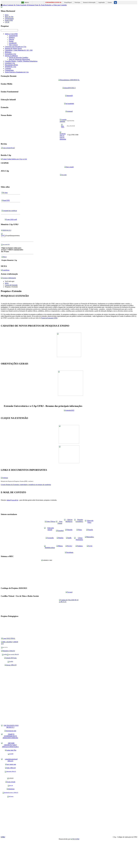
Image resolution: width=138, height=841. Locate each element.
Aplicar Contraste (7, 5)
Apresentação (13, 35)
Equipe (11, 41)
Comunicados (9, 70)
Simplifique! (68, 2)
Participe (77, 2)
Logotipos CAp (10, 63)
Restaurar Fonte (32, 5)
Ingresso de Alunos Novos (13, 48)
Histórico (12, 37)
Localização (13, 43)
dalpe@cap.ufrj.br (12, 500)
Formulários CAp (10, 54)
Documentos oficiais (11, 65)
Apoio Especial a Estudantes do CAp (17, 72)
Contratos (8, 68)
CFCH (7, 22)
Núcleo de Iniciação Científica (18, 57)
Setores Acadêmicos (11, 56)
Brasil (27, 2)
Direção (11, 39)
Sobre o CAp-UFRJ (11, 34)
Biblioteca (8, 52)
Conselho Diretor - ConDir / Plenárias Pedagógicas (21, 61)
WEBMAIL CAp (10, 66)
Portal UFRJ (9, 20)
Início (6, 15)
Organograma (9, 18)
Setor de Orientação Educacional (19, 59)
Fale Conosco (13, 45)
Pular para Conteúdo (59, 5)
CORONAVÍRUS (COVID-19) (53, 2)
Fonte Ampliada (20, 5)
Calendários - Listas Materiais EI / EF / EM (18, 50)
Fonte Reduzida (45, 5)
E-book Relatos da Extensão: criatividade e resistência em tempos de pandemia (26, 484)
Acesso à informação (89, 2)
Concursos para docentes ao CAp (15, 46)
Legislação (101, 2)
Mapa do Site (9, 17)
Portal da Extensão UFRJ (49, 318)
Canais (110, 2)
